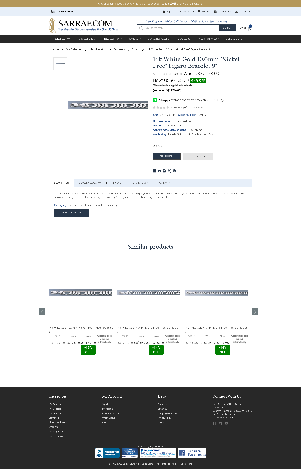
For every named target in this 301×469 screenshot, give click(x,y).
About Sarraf (64, 11)
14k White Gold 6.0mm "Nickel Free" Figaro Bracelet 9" (215, 329)
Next (255, 311)
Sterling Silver (234, 38)
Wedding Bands (208, 38)
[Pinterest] (174, 170)
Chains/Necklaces (158, 38)
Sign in (170, 11)
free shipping (153, 21)
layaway (162, 409)
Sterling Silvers (56, 436)
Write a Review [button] (195, 107)
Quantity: (158, 145)
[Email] (159, 170)
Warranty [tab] (164, 183)
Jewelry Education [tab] (90, 183)
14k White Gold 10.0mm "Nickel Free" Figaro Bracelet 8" (81, 329)
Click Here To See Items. (190, 3)
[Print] (164, 170)
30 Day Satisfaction (176, 21)
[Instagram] (220, 423)
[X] (169, 170)
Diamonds (54, 418)
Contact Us (218, 407)
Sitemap (162, 422)
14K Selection (55, 409)
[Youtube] (226, 423)
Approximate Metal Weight (169, 130)
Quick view (102, 362)
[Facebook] (154, 170)
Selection (62, 38)
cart (104, 422)
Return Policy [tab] (140, 183)
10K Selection (55, 404)
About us (162, 404)
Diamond (133, 38)
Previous (42, 311)
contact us (245, 11)
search (227, 27)
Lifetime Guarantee (202, 21)
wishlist (206, 11)
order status (224, 11)
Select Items (131, 3)
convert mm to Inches (71, 212)
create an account (111, 413)
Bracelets (184, 38)
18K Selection (55, 413)
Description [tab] (61, 183)
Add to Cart (64, 362)
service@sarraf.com (223, 417)
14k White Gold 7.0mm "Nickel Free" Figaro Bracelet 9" (148, 329)
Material (158, 125)
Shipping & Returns (167, 413)
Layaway (221, 21)
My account (107, 409)
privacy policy (164, 418)
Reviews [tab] (116, 183)
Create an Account (186, 11)
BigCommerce (156, 446)
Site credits (186, 464)
